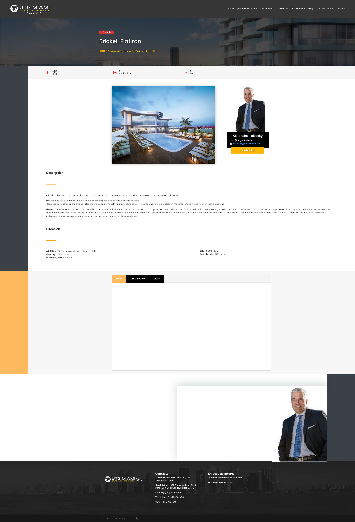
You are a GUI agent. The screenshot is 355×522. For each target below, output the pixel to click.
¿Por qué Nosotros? (247, 8)
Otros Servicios (323, 8)
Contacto (341, 8)
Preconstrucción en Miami (292, 8)
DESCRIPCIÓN (137, 278)
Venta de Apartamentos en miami (225, 477)
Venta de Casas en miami (220, 482)
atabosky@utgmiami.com (247, 143)
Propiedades (266, 8)
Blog (310, 8)
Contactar (248, 150)
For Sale (107, 32)
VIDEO (157, 278)
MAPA (119, 278)
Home (231, 8)
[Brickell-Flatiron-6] (163, 163)
